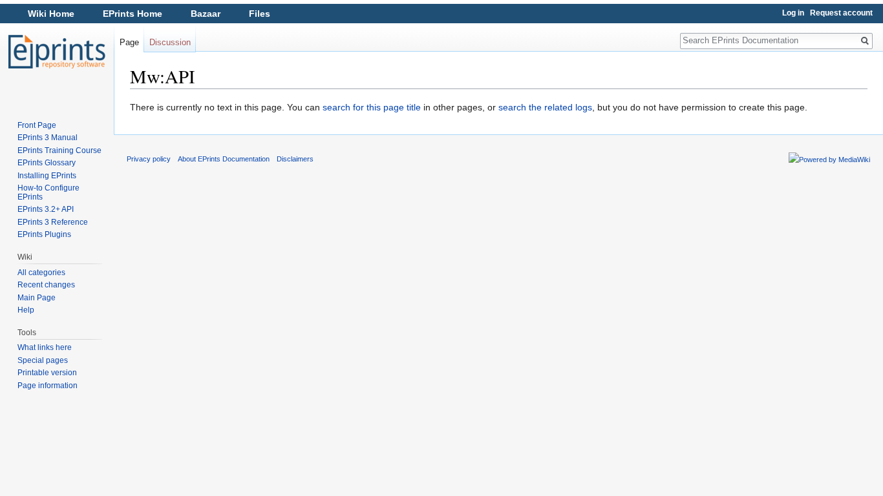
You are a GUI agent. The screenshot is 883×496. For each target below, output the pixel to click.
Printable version (47, 372)
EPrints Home (132, 13)
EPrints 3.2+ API (45, 209)
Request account (841, 12)
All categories (41, 272)
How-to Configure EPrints (48, 192)
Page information (47, 385)
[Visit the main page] (57, 51)
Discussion (170, 42)
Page (129, 42)
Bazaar (205, 13)
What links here (44, 347)
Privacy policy (149, 159)
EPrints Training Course (59, 150)
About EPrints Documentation (224, 159)
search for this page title (372, 107)
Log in (793, 12)
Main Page (36, 297)
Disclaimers (295, 159)
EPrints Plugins (44, 234)
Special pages (42, 360)
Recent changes (46, 284)
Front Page (36, 125)
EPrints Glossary (46, 162)
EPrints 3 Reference (52, 222)
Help (25, 310)
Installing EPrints (46, 175)
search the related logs (545, 107)
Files (259, 13)
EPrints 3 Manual (47, 137)
